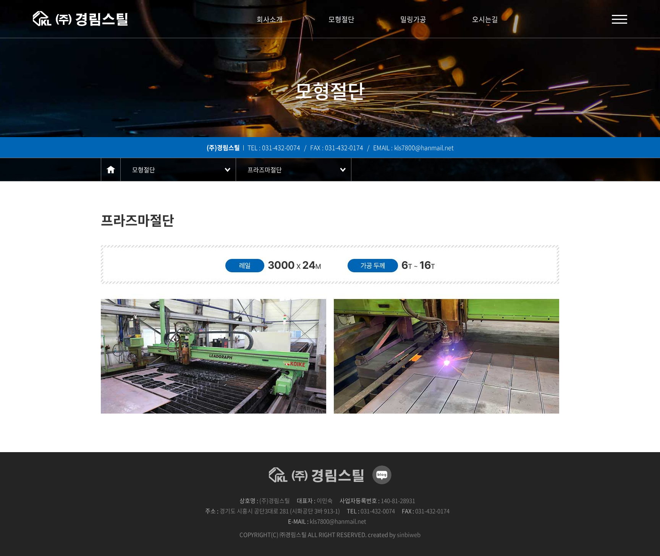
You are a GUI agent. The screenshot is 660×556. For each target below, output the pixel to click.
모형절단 (341, 19)
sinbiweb (409, 534)
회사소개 (270, 19)
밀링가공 (413, 19)
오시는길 (485, 19)
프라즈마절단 (264, 169)
